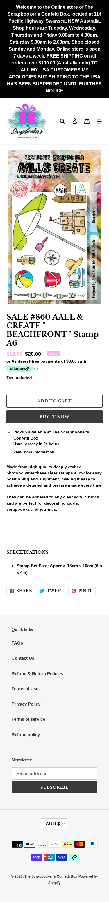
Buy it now (54, 416)
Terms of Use (25, 688)
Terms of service (28, 719)
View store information (33, 452)
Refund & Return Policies (37, 673)
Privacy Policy (26, 704)
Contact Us (23, 658)
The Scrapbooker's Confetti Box (50, 876)
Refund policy (26, 734)
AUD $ (53, 823)
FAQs (17, 643)
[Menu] (99, 121)
